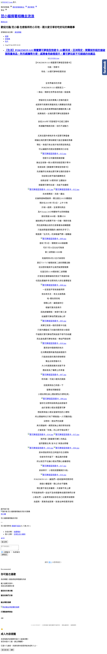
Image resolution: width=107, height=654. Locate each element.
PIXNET (38, 625)
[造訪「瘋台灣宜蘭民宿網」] (10, 607)
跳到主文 (4, 22)
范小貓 (3, 514)
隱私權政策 (65, 625)
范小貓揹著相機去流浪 (17, 16)
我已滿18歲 (5, 650)
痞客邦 (14, 526)
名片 (6, 41)
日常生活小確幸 (19, 534)
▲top (3, 538)
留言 (18, 526)
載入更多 (4, 542)
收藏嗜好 (17, 532)
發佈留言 (4, 554)
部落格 (7, 39)
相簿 (6, 36)
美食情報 (18, 32)
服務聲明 (73, 625)
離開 (12, 650)
